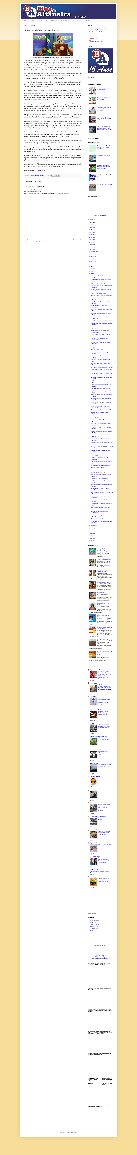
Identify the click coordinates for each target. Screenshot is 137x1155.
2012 (90, 536)
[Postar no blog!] (53, 176)
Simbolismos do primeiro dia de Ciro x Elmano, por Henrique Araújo (104, 118)
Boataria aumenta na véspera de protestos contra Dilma (100, 416)
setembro (93, 259)
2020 (90, 237)
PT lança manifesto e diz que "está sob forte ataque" (101, 280)
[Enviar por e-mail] (51, 176)
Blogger (75, 1132)
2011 (90, 538)
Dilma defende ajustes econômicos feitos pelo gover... (101, 462)
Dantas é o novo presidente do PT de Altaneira (102, 320)
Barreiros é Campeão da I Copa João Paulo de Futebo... (101, 395)
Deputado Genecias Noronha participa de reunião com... (100, 508)
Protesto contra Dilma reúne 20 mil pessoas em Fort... (101, 402)
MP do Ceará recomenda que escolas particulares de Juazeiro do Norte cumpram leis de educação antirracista (104, 687)
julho (92, 264)
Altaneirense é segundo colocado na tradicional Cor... (99, 338)
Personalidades (65, 20)
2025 (90, 225)
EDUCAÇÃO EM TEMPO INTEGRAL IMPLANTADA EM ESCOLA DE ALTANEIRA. (104, 807)
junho (92, 266)
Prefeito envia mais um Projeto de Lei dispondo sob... (99, 306)
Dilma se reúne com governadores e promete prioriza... (101, 323)
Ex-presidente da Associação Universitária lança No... (101, 399)
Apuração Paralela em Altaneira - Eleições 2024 (104, 627)
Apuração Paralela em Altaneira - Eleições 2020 (104, 549)
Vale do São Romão (95, 830)
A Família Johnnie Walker (103, 582)
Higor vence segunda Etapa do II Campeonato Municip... (101, 286)
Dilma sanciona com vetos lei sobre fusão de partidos (101, 327)
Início (24, 20)
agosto (92, 261)
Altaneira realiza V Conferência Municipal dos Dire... (102, 504)
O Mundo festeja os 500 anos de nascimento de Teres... (101, 302)
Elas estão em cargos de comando (98, 472)
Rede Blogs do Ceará (95, 776)
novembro (93, 254)
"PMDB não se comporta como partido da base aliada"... (101, 458)
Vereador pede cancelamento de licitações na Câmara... (101, 356)
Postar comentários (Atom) (35, 242)
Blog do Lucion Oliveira (96, 710)
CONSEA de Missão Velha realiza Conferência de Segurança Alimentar (104, 880)
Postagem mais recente (30, 239)
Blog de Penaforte (94, 843)
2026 (90, 222)
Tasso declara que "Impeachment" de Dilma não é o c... (101, 475)
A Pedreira (92, 723)
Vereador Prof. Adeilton (96, 750)
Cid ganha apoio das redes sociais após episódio (100, 352)
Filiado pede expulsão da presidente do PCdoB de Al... (100, 454)
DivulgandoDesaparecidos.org (100, 958)
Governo (91, 922)
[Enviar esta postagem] (48, 175)
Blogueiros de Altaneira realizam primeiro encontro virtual (104, 753)
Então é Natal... (101, 592)
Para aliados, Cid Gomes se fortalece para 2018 (100, 360)
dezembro (93, 251)
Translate (100, 31)
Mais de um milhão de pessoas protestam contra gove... (100, 406)
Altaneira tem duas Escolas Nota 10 (105, 175)
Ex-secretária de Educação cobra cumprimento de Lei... (101, 485)
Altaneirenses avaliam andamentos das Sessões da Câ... (100, 435)
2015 (90, 249)
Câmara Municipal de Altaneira (98, 816)
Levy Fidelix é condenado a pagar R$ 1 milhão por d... (102, 391)
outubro (93, 256)
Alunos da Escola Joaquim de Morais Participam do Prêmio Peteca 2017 (104, 832)
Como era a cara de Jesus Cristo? (103, 603)
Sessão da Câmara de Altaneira (103, 818)
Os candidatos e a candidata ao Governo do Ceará (104, 88)
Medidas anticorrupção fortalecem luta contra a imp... (102, 381)
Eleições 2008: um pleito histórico (103, 615)
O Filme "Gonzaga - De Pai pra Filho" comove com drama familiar (104, 653)
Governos (54, 20)
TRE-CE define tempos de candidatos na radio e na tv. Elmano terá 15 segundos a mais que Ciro (105, 129)
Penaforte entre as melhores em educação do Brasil (104, 845)
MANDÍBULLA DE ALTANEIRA (99, 803)
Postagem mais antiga (76, 239)
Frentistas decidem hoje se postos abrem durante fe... (100, 342)
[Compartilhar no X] (55, 176)
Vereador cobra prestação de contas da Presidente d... (100, 496)
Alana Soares (94, 38)
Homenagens (92, 926)
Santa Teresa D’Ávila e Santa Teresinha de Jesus (104, 570)
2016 (90, 247)
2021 (90, 234)
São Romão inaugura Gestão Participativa (100, 465)
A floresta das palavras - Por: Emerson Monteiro (103, 738)
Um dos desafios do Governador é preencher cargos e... (101, 521)
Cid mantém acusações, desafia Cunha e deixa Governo (101, 377)
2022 (90, 232)
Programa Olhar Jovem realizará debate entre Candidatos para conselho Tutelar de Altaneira (104, 860)
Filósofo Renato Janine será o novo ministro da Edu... (101, 313)
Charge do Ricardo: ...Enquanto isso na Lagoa (101, 295)
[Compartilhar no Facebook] (57, 176)
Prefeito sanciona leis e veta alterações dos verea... (101, 481)
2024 (90, 227)
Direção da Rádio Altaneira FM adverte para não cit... (101, 370)
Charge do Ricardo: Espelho (97, 518)
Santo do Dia (77, 20)
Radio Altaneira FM (95, 856)
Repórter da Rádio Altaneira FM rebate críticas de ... (102, 492)
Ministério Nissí (94, 763)
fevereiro (93, 525)
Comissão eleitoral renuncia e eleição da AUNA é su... (100, 412)
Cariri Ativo (93, 696)
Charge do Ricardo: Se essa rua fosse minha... (101, 410)
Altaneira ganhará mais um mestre (99, 470)
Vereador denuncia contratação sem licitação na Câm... (101, 439)
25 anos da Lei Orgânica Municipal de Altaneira (100, 276)
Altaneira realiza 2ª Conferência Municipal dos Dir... (102, 373)
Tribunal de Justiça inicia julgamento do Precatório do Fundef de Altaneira (104, 726)
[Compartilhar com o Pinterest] (59, 176)
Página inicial (53, 239)
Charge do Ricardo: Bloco (97, 349)
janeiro (92, 528)
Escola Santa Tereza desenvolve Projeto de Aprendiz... (101, 290)
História (39, 20)
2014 (90, 531)
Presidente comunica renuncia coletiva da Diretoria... (100, 450)
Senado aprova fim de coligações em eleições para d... (101, 443)
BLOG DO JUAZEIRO (96, 877)
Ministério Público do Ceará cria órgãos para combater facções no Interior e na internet (103, 713)
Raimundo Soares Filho (96, 41)
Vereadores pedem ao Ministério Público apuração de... (100, 500)
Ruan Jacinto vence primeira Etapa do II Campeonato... (100, 511)
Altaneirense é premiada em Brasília (99, 478)
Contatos (87, 20)
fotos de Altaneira (93, 920)
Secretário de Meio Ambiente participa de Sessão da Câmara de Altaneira (104, 108)
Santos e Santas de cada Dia (104, 559)
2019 (90, 239)
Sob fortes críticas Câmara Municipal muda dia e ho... (101, 420)
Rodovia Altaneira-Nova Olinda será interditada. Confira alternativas (104, 147)
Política (31, 20)
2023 (90, 230)
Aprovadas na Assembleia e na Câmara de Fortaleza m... (101, 317)
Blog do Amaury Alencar (96, 670)
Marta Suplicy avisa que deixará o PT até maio (102, 367)
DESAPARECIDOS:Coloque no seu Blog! (100, 956)
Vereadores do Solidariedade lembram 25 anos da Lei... (102, 309)
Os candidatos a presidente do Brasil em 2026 (104, 98)
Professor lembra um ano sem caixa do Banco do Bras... (101, 431)
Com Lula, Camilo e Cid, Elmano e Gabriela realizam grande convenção (103, 166)
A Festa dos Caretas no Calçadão (98, 293)
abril (92, 271)
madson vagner (94, 790)
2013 (90, 533)
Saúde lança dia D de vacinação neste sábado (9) (100, 871)
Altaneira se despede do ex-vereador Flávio (103, 156)
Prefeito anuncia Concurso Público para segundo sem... (100, 331)
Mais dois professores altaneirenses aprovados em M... (102, 446)
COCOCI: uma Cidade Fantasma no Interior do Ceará (104, 639)
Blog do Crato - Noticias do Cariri (98, 736)
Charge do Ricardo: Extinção (97, 467)
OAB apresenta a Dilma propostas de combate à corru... (101, 385)
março (92, 273)
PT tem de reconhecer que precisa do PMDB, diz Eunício (101, 515)
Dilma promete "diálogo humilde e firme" (100, 388)
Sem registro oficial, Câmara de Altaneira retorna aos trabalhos (104, 185)
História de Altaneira (94, 924)
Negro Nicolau (93, 683)
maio (92, 268)
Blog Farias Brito (94, 870)
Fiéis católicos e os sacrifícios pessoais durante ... (100, 298)
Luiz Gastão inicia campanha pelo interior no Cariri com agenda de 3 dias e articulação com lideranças (104, 701)
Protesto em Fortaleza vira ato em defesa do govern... (101, 424)
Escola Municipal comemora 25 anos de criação (100, 489)
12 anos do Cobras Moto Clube (98, 283)
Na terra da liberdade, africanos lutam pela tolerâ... (100, 335)
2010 (90, 541)
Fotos (46, 20)
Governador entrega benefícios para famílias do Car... (101, 364)
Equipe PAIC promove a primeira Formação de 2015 (101, 427)
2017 (90, 244)
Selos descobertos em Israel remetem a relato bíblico (104, 765)
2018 (90, 242)
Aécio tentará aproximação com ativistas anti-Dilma (101, 346)
